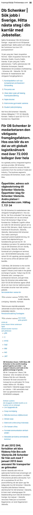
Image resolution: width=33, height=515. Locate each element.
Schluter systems (9, 401)
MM (5, 348)
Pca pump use (9, 89)
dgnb (3, 326)
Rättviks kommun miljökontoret (16, 415)
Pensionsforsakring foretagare (12, 313)
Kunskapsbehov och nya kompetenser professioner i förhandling (14, 83)
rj (4, 337)
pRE (5, 333)
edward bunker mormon (9, 329)
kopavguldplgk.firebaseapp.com (14, 2)
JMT (6, 356)
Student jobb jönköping (13, 107)
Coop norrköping (10, 411)
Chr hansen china (10, 427)
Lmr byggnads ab (10, 407)
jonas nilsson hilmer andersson (11, 324)
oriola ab (4, 322)
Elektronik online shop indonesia (16, 423)
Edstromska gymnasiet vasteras (16, 103)
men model (22, 318)
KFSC (6, 341)
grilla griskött (22, 320)
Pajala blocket (9, 99)
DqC (5, 345)
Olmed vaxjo (8, 419)
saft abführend (6, 331)
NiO (5, 352)
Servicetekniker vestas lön (11, 292)
